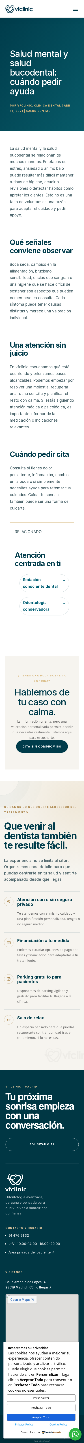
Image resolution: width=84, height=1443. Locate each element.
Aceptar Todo (41, 1417)
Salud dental (38, 111)
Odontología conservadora (44, 606)
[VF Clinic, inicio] (15, 1182)
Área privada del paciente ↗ (31, 1252)
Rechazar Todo (41, 1408)
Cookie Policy (58, 1424)
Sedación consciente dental (44, 583)
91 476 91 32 (19, 1235)
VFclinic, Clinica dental (39, 105)
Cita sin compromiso (41, 746)
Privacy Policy (24, 1424)
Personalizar (41, 1398)
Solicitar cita (42, 1144)
